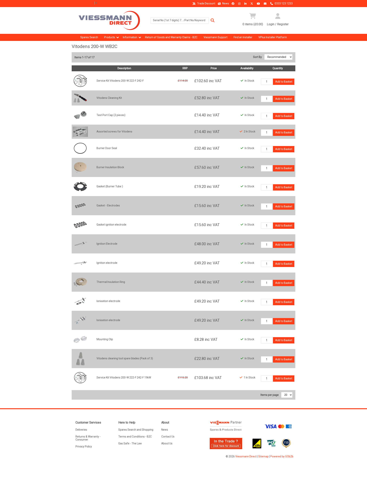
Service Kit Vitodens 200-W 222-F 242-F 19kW (124, 377)
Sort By (257, 56)
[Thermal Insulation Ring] (80, 281)
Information (130, 37)
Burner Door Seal (107, 148)
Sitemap (263, 456)
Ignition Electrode (107, 243)
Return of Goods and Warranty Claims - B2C (171, 37)
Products (109, 37)
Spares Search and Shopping (135, 429)
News (225, 3)
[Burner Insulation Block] (80, 167)
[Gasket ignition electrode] (80, 224)
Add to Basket (283, 81)
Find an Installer (243, 37)
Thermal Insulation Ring (111, 281)
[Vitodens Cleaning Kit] (80, 97)
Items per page (270, 394)
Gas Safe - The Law (130, 443)
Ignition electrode (107, 262)
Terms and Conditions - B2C (135, 436)
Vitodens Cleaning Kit (109, 97)
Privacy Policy (84, 446)
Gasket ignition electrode (111, 224)
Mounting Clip (105, 339)
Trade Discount (205, 3)
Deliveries (81, 429)
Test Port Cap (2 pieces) (111, 115)
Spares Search (89, 37)
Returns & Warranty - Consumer (88, 438)
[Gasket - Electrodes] (80, 205)
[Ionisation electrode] (80, 300)
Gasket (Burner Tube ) (110, 186)
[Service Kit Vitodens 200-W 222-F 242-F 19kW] (80, 377)
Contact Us (168, 436)
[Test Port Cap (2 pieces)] (80, 114)
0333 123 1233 (283, 3)
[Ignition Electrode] (80, 243)
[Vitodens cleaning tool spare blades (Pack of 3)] (80, 358)
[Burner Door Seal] (80, 147)
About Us (166, 443)
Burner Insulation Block (110, 167)
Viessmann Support (215, 37)
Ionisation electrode (108, 301)
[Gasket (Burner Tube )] (80, 186)
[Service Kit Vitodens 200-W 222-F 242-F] (80, 80)
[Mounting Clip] (80, 339)
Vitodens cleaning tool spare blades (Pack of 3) (125, 358)
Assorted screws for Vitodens (114, 131)
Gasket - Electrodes (108, 205)
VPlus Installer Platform (272, 37)
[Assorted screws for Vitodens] (80, 131)
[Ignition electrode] (80, 262)
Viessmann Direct (246, 456)
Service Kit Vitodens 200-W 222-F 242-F (120, 80)
